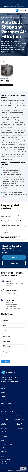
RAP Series (4, 416)
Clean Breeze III (19, 428)
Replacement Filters (6, 444)
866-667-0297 (9, 302)
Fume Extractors (19, 419)
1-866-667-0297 (15, 4)
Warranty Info (5, 400)
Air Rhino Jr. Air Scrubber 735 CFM (5, 80)
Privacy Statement (6, 403)
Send (5, 361)
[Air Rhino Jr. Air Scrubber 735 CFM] (6, 70)
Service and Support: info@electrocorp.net (11, 305)
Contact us (14, 257)
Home (2, 17)
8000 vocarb (4, 428)
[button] (3, 10)
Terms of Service (5, 407)
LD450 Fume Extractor (18, 423)
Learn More (7, 85)
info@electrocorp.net (19, 6)
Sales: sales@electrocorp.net (13, 308)
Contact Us (4, 396)
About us (3, 451)
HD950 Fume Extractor (4, 423)
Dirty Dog (3, 431)
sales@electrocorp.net (10, 6)
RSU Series (18, 416)
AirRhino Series (5, 419)
